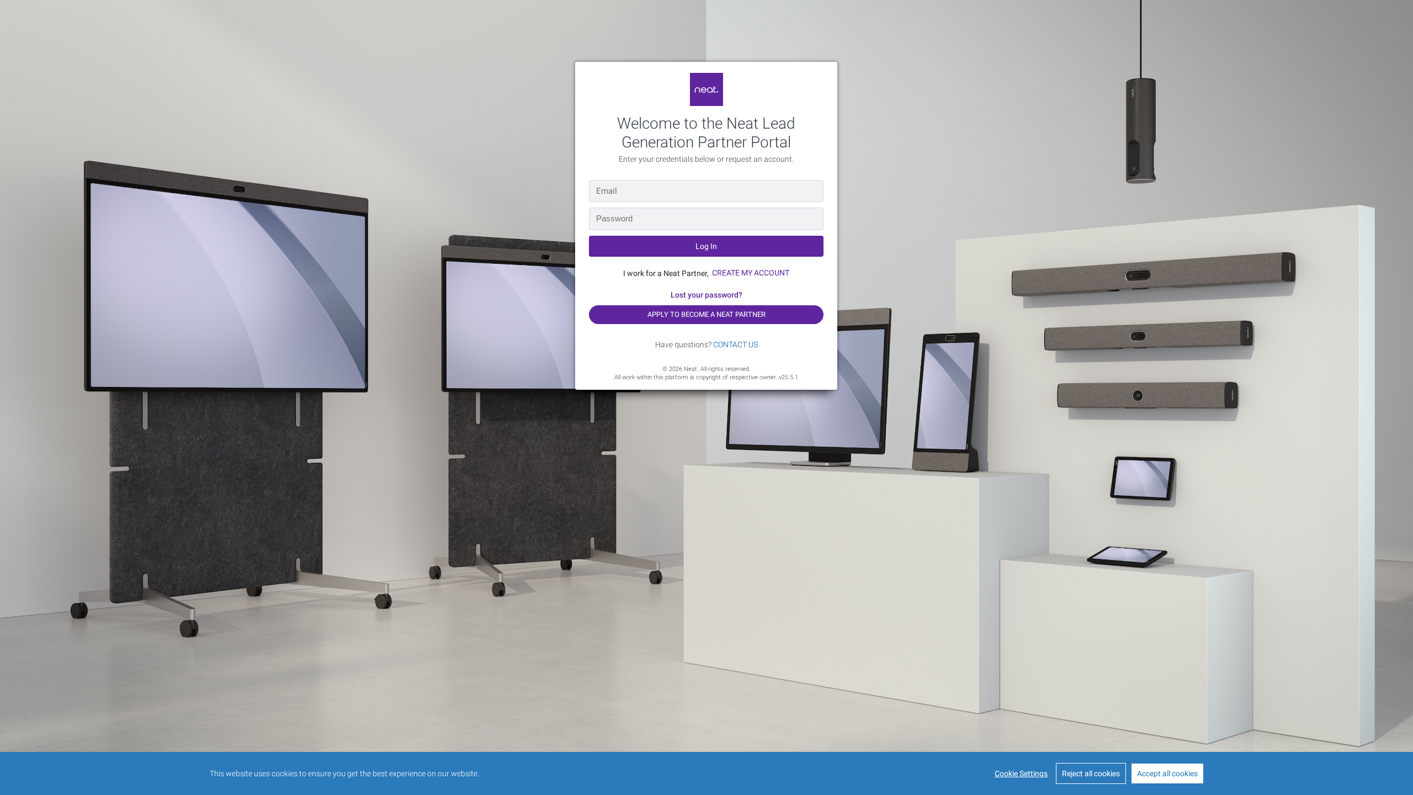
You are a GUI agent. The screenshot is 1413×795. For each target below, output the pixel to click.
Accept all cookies (1167, 773)
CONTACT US (735, 344)
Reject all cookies (1091, 773)
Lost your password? (706, 294)
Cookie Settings (1021, 773)
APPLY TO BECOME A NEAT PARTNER (706, 314)
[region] (706, 773)
